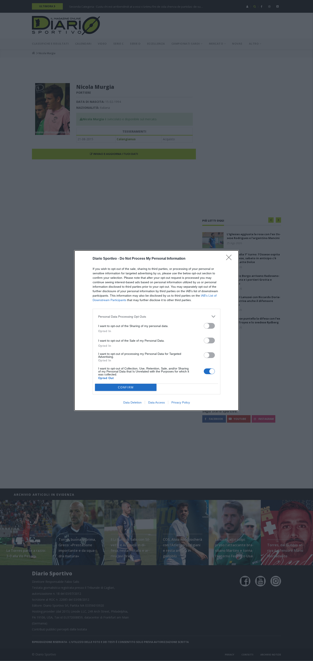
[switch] (209, 326)
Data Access (156, 402)
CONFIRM (126, 387)
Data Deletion (132, 402)
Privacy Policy (180, 402)
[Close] (230, 259)
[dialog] (156, 330)
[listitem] (156, 316)
